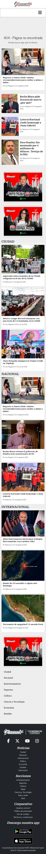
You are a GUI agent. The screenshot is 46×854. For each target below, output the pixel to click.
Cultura (8, 696)
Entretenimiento (12, 684)
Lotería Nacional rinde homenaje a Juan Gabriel (30, 122)
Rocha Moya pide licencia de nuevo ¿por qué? (30, 99)
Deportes (8, 690)
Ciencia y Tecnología (14, 702)
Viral (23, 798)
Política (23, 761)
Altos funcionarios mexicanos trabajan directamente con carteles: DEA (22, 540)
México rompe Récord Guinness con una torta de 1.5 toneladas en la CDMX (21, 319)
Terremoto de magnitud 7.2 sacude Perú (23, 624)
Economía (9, 708)
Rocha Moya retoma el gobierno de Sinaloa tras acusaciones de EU (20, 452)
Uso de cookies (23, 814)
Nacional (8, 678)
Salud (23, 789)
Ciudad (7, 672)
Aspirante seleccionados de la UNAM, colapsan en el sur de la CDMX (22, 277)
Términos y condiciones (23, 817)
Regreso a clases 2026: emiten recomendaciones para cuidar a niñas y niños (23, 80)
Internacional (23, 758)
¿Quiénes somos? (23, 807)
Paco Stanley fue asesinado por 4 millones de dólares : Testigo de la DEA (31, 148)
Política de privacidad (23, 811)
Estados (8, 714)
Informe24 (23, 770)
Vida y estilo (23, 795)
